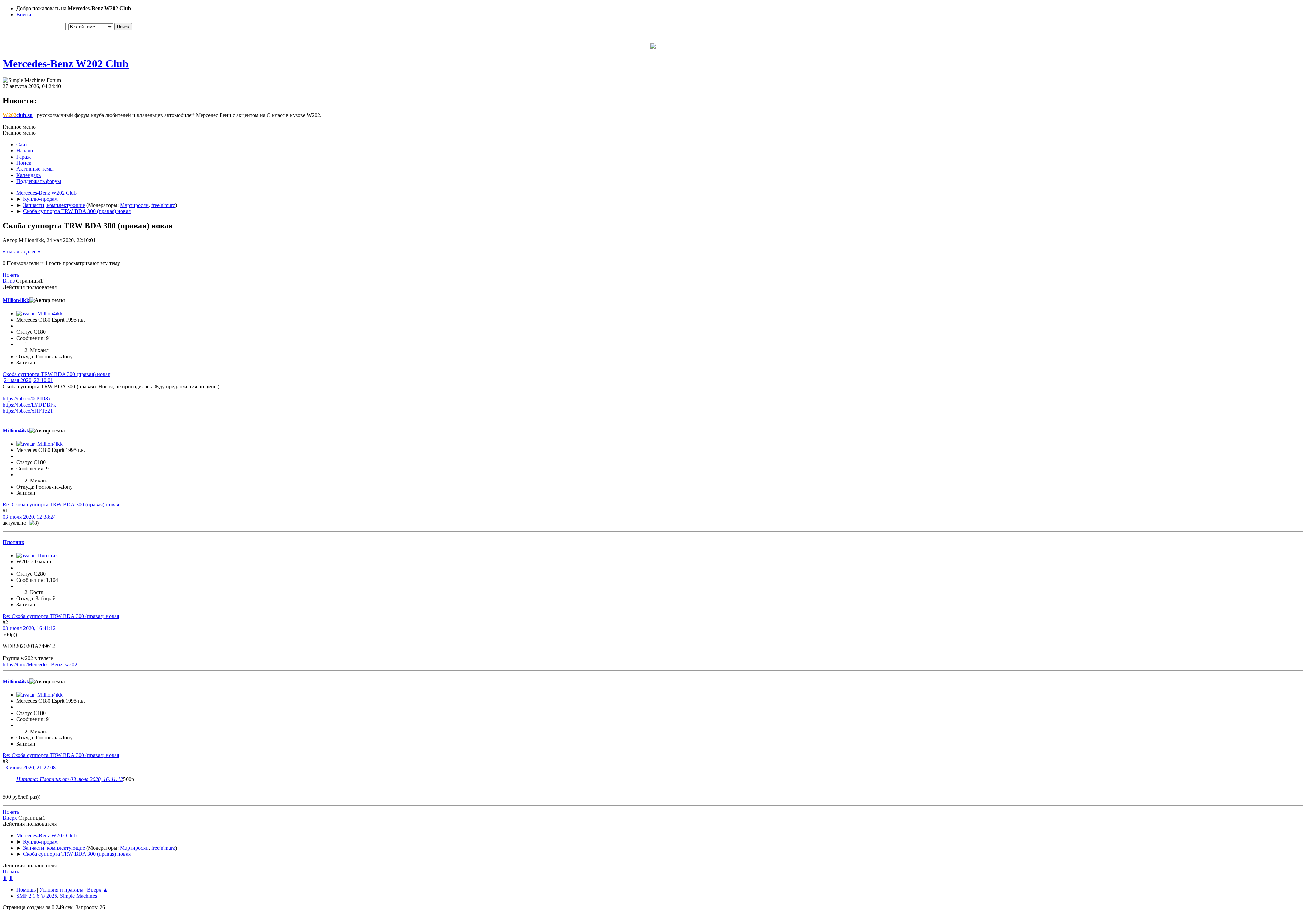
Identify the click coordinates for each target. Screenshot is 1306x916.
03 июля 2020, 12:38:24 (29, 517)
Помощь (26, 890)
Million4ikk (16, 300)
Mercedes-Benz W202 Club (66, 64)
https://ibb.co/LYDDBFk (29, 405)
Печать (11, 275)
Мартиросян (134, 205)
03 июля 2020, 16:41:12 (29, 628)
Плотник (13, 542)
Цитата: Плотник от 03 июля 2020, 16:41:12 (69, 779)
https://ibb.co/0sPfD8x (27, 399)
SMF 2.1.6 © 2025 (36, 896)
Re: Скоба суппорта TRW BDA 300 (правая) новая (61, 504)
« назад (11, 252)
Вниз (9, 281)
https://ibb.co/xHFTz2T (28, 411)
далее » (32, 252)
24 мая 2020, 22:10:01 (28, 380)
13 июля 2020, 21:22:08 (29, 767)
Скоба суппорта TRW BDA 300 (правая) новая (56, 374)
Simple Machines (78, 896)
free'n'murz (163, 205)
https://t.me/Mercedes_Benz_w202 (40, 664)
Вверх (10, 818)
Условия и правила (61, 890)
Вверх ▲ (97, 890)
